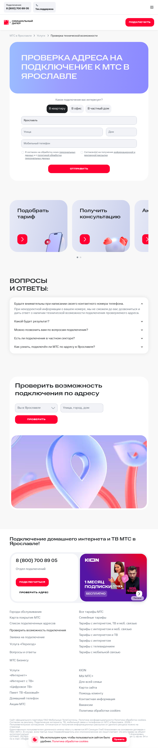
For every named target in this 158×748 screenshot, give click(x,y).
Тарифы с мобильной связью (99, 652)
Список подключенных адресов (32, 623)
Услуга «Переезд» (23, 644)
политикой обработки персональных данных (43, 157)
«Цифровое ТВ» (21, 687)
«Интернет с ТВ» (22, 681)
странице (15, 726)
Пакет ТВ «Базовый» (24, 693)
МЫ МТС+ (86, 676)
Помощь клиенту (91, 693)
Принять (119, 739)
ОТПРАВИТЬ (79, 168)
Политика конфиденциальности (96, 720)
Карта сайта (88, 688)
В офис (76, 108)
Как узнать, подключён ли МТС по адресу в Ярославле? (54, 347)
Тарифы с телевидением (96, 646)
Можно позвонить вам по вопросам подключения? (51, 330)
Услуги (14, 670)
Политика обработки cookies (99, 711)
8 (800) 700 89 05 (17, 8)
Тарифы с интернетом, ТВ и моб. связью (108, 623)
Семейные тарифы (92, 618)
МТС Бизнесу (19, 660)
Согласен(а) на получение (109, 154)
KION (82, 670)
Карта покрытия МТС (25, 618)
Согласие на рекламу (21, 722)
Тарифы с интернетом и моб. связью (105, 629)
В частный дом (98, 108)
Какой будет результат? (31, 321)
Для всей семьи (90, 682)
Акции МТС (18, 704)
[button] (77, 257)
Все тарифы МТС (91, 612)
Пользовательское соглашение (27, 724)
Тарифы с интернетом (95, 641)
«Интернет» (18, 675)
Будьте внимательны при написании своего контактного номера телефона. (69, 304)
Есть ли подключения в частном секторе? (44, 338)
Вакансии (86, 705)
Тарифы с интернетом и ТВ (98, 635)
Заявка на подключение (27, 637)
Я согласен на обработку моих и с (50, 155)
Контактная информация (97, 699)
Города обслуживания (26, 612)
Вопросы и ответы (23, 652)
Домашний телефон (24, 698)
